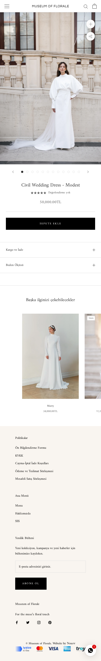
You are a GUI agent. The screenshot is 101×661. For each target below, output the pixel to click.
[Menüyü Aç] (6, 6)
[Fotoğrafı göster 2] (27, 172)
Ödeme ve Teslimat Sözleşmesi (34, 471)
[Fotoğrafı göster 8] (58, 172)
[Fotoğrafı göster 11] (74, 172)
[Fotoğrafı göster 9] (63, 172)
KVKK (19, 455)
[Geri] (13, 172)
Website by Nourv (64, 643)
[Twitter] (27, 622)
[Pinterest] (49, 622)
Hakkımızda (22, 513)
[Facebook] (16, 622)
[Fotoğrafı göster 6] (48, 172)
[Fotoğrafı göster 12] (79, 172)
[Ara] (86, 6)
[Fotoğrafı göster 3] (32, 172)
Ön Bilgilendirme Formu (30, 448)
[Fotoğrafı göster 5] (43, 172)
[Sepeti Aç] (94, 6)
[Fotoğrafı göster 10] (68, 172)
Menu (19, 505)
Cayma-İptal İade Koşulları (32, 463)
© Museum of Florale (38, 643)
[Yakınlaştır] (90, 24)
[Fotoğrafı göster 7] (53, 172)
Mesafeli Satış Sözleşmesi (30, 479)
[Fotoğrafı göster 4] (38, 172)
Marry (50, 406)
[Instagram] (38, 622)
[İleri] (88, 172)
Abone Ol (30, 583)
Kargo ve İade (14, 250)
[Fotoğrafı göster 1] (22, 172)
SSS (17, 521)
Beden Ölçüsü (15, 265)
